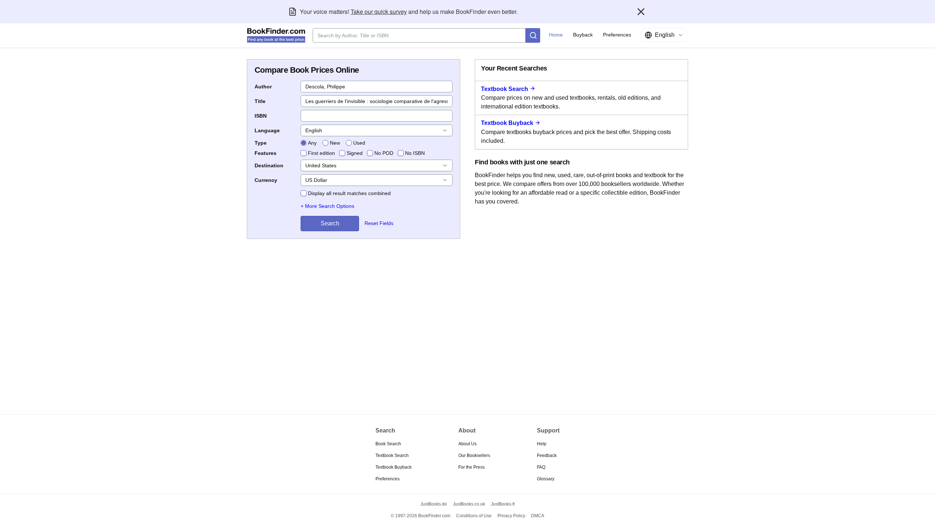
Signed (355, 153)
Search (330, 223)
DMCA (537, 515)
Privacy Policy (511, 515)
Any (312, 142)
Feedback (547, 455)
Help (541, 443)
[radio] (303, 143)
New (335, 142)
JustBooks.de (433, 504)
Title (260, 101)
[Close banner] (641, 12)
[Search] (533, 35)
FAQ (541, 467)
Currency (266, 180)
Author (263, 86)
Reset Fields (379, 223)
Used (359, 142)
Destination (269, 165)
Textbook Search (504, 89)
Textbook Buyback (507, 123)
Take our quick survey (379, 11)
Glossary (545, 478)
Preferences (387, 478)
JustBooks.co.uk (469, 504)
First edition (321, 153)
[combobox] (664, 35)
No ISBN (415, 153)
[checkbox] (303, 153)
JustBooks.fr (503, 504)
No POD (383, 153)
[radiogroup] (333, 143)
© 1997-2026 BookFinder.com (420, 515)
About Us (467, 443)
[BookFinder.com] (276, 35)
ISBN (261, 116)
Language (267, 130)
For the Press (471, 467)
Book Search (388, 443)
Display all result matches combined (349, 193)
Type (261, 143)
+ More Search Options (327, 206)
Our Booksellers (474, 455)
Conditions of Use (474, 515)
